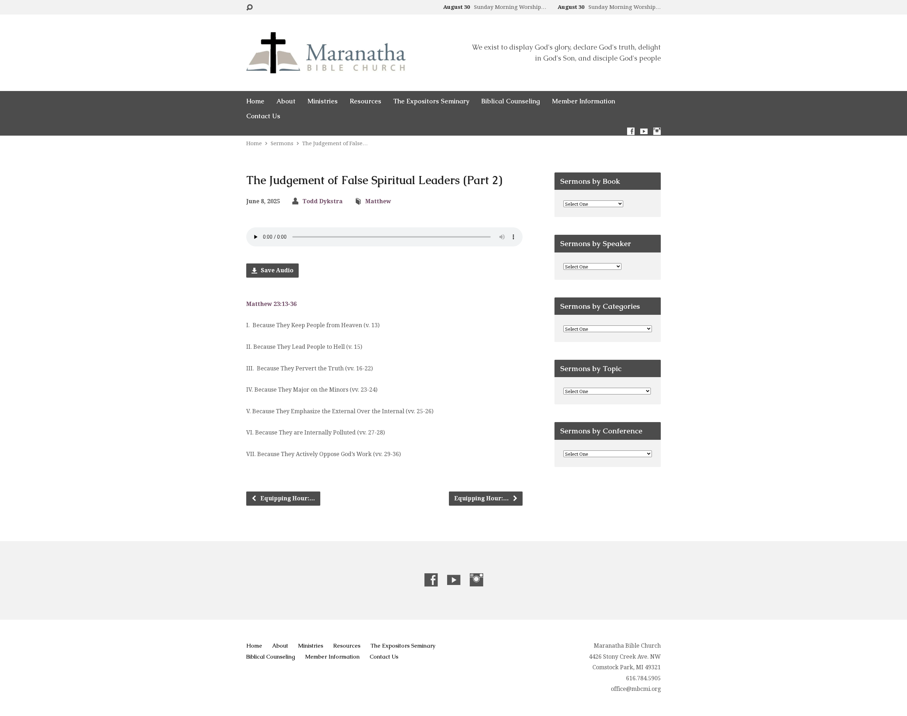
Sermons (282, 143)
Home (255, 101)
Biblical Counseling (510, 101)
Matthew (378, 201)
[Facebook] (631, 131)
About (285, 101)
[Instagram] (657, 131)
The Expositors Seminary (431, 101)
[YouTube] (644, 131)
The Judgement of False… (335, 143)
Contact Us (263, 116)
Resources (365, 101)
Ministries (323, 101)
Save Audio (276, 270)
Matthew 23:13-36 (271, 304)
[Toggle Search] (249, 7)
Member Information (583, 101)
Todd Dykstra (323, 201)
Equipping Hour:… (287, 498)
